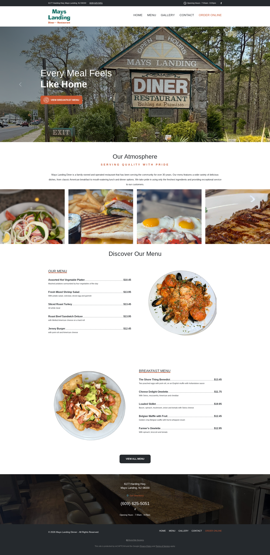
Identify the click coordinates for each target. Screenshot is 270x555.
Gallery (168, 15)
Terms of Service (163, 546)
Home (137, 15)
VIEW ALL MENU (135, 458)
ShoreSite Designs (136, 540)
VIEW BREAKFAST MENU (65, 100)
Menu (151, 15)
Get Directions (137, 495)
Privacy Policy (146, 546)
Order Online (210, 15)
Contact (187, 15)
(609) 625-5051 (96, 3)
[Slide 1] (135, 138)
